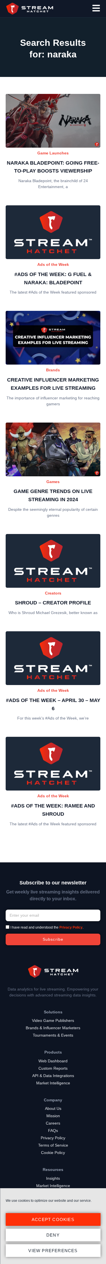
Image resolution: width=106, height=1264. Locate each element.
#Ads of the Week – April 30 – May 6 (53, 704)
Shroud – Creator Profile (53, 603)
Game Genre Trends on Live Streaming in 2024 (53, 495)
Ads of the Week (53, 264)
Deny (53, 1235)
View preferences (52, 1250)
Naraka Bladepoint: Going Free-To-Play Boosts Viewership (53, 167)
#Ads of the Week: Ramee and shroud (53, 810)
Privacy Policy (71, 927)
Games (53, 481)
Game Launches (53, 153)
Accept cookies (53, 1219)
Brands (53, 370)
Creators (53, 593)
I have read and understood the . (46, 927)
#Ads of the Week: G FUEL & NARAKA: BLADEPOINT (53, 278)
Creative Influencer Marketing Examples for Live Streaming (53, 384)
